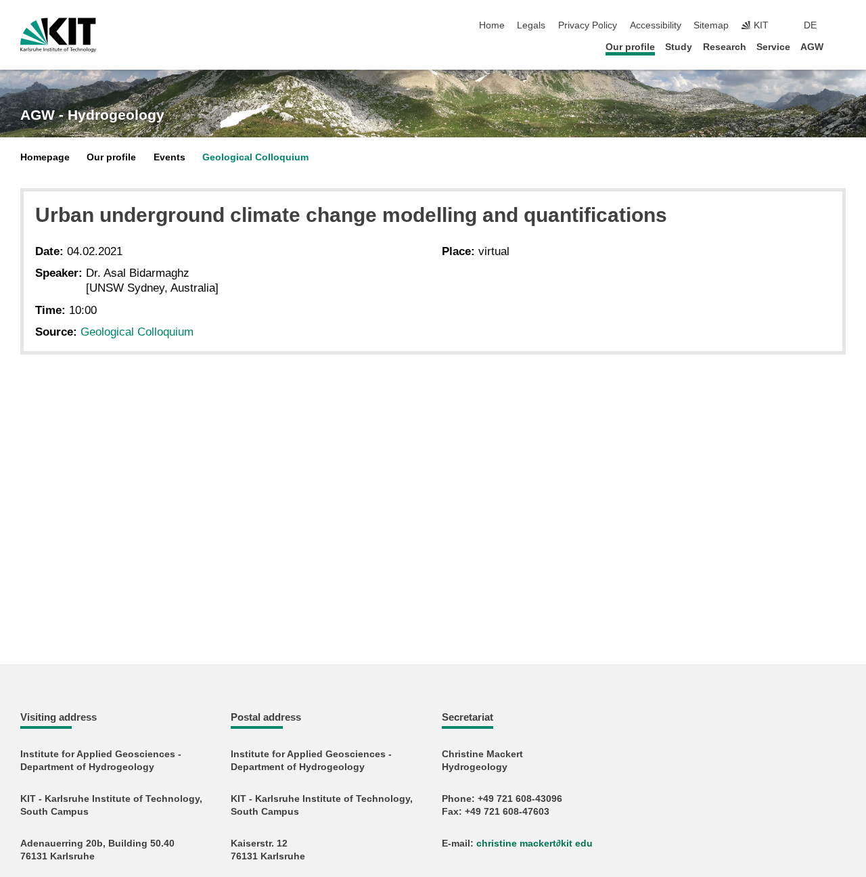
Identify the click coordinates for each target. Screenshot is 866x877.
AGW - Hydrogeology (92, 115)
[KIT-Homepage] (58, 35)
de (810, 25)
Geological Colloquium (255, 157)
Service (773, 47)
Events (169, 157)
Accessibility (655, 25)
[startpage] (842, 46)
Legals (531, 25)
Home (492, 25)
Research (724, 47)
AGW (811, 47)
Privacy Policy (587, 25)
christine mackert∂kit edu (534, 843)
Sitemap (711, 25)
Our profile (630, 47)
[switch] (842, 25)
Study (678, 47)
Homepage (45, 157)
